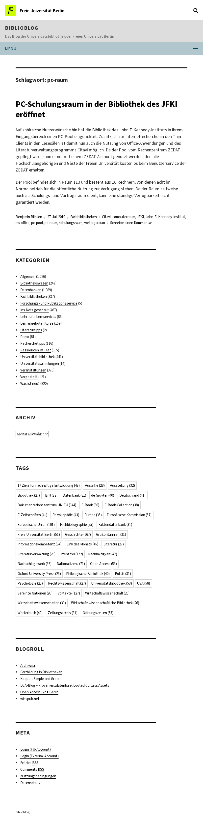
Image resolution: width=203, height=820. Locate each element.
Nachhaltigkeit (102, 554)
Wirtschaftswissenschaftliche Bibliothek (105, 602)
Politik (123, 573)
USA (143, 583)
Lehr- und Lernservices (38, 316)
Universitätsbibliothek (37, 356)
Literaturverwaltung (36, 554)
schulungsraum (70, 222)
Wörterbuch (30, 612)
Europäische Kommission (129, 514)
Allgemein (27, 276)
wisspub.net (29, 698)
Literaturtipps (31, 330)
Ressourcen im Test (35, 350)
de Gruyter (102, 495)
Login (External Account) (39, 756)
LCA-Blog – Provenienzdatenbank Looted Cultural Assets (64, 685)
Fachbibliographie (76, 524)
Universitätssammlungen (39, 363)
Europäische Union (36, 524)
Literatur (113, 544)
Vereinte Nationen (35, 593)
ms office (22, 222)
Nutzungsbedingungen (38, 776)
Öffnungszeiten (98, 612)
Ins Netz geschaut (34, 310)
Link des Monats (82, 544)
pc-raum (51, 222)
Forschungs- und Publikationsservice (48, 303)
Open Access (103, 563)
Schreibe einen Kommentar (131, 222)
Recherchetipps (32, 343)
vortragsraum (94, 222)
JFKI (140, 216)
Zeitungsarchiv (62, 612)
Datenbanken (30, 289)
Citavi (106, 216)
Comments (32, 769)
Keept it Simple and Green (40, 678)
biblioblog (21, 28)
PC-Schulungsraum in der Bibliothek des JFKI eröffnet (97, 109)
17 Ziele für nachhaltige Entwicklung (49, 485)
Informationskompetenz (39, 544)
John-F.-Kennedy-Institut (165, 216)
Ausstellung (122, 485)
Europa (93, 514)
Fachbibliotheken (83, 216)
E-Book (90, 505)
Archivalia (27, 665)
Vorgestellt (29, 376)
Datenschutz (30, 782)
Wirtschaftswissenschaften (42, 602)
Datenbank (74, 495)
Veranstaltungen (33, 370)
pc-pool (37, 222)
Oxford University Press (39, 573)
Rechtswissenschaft (67, 583)
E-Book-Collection (121, 505)
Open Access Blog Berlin (39, 692)
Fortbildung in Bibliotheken (41, 672)
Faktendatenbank (115, 524)
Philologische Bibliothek (88, 573)
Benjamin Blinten (29, 216)
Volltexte (69, 593)
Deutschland (132, 495)
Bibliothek (29, 495)
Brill (51, 495)
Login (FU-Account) (35, 749)
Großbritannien (111, 534)
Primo (24, 336)
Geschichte (78, 534)
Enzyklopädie (65, 514)
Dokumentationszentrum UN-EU (47, 505)
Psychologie (30, 583)
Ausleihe (95, 485)
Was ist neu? (30, 383)
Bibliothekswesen (34, 283)
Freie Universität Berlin (39, 534)
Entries (29, 762)
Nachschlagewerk (34, 563)
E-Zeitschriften (32, 514)
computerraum (123, 216)
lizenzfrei (72, 554)
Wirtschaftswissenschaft (107, 593)
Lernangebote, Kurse (36, 323)
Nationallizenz (71, 563)
